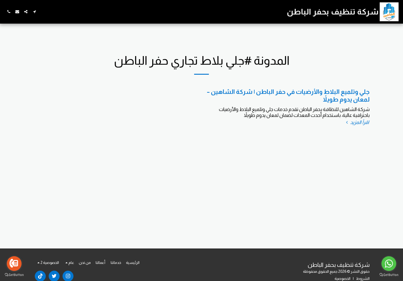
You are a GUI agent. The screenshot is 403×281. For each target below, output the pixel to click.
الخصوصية (342, 278)
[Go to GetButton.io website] (14, 275)
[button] (34, 12)
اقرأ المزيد (359, 122)
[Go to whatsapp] (388, 263)
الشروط (363, 278)
